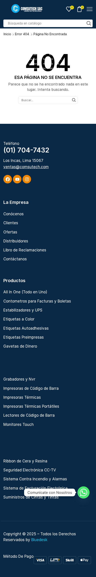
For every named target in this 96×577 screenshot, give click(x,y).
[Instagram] (27, 179)
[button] (26, 167)
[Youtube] (17, 179)
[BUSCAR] (74, 100)
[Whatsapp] (83, 492)
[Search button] (88, 23)
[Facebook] (7, 179)
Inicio (7, 34)
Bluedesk (39, 540)
